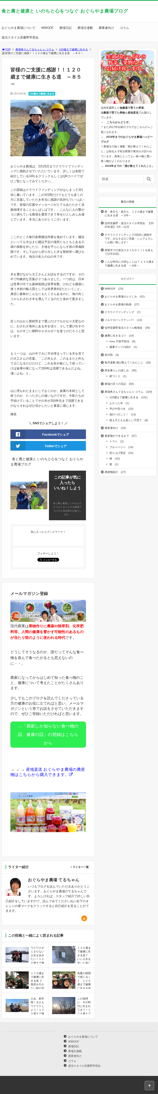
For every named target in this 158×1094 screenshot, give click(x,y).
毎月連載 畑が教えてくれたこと (124, 362)
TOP (8, 49)
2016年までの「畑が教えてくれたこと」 (129, 165)
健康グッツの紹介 (120, 346)
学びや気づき (117, 408)
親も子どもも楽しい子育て (125, 420)
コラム (124, 27)
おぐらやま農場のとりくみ (121, 296)
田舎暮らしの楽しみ (117, 370)
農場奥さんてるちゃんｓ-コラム (34, 49)
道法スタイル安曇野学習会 (20, 37)
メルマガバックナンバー (119, 320)
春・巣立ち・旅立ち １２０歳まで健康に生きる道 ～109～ (129, 213)
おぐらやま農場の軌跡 (118, 304)
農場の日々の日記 (115, 383)
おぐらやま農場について (18, 27)
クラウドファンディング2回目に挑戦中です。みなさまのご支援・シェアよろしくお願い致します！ (129, 238)
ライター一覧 (81, 867)
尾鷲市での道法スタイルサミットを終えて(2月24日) (129, 252)
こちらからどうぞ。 (119, 122)
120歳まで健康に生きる (73, 49)
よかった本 (116, 403)
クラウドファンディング (119, 312)
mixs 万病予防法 (119, 341)
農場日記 (65, 27)
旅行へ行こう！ (118, 414)
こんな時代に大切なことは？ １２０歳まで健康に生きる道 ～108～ (129, 263)
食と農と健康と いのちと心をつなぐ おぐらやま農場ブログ (65, 10)
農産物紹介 (111, 472)
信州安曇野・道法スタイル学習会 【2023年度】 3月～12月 (129, 225)
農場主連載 (85, 27)
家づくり (114, 376)
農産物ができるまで (117, 435)
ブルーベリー (117, 447)
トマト (113, 441)
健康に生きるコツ (115, 335)
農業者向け (106, 27)
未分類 (109, 354)
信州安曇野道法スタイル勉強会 (123, 327)
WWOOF (47, 27)
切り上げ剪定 (117, 452)
